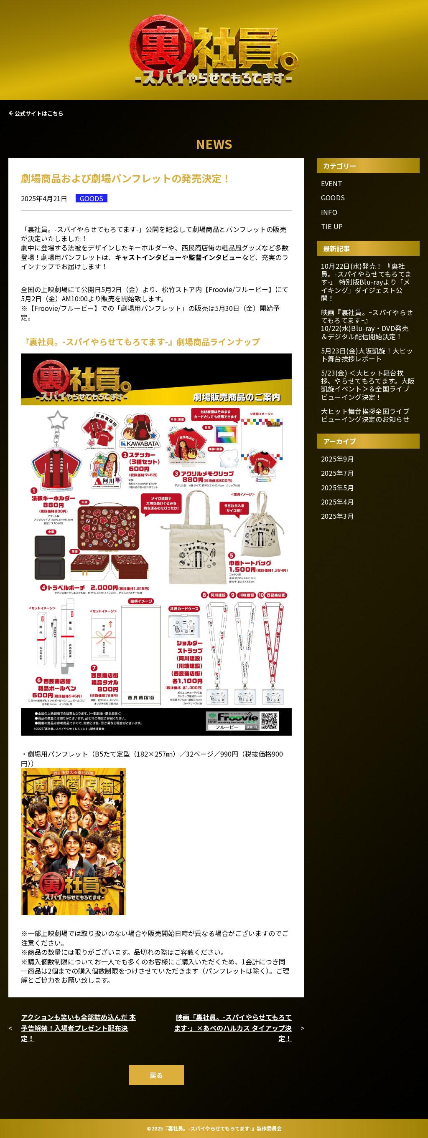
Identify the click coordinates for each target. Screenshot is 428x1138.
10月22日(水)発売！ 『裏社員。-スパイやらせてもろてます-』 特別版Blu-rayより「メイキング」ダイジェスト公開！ (366, 282)
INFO (329, 212)
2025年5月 (337, 488)
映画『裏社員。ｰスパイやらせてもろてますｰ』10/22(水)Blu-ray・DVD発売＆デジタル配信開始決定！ (367, 324)
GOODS (333, 198)
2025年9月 (337, 459)
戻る (156, 1075)
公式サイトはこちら (39, 113)
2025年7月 (337, 473)
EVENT (332, 183)
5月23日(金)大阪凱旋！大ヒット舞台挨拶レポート (367, 355)
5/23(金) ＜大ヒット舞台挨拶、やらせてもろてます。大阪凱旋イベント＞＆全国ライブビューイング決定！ (368, 385)
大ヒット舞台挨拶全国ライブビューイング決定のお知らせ (365, 415)
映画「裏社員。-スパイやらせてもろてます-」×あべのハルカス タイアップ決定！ (233, 1027)
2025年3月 (337, 516)
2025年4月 (337, 502)
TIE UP (332, 226)
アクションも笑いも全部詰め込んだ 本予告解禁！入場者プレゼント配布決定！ (78, 1027)
